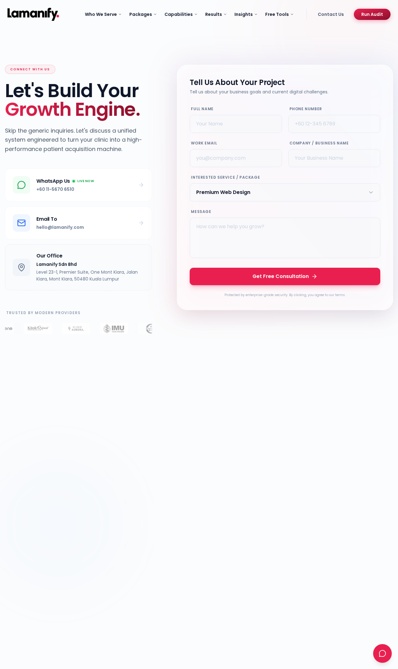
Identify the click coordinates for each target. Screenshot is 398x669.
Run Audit (372, 14)
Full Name (202, 108)
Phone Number (305, 108)
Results (213, 14)
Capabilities (178, 14)
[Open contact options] (382, 653)
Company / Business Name (319, 143)
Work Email (204, 143)
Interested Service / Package (225, 177)
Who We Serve (101, 14)
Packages (140, 14)
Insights (243, 14)
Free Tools (277, 14)
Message (201, 211)
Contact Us (331, 14)
